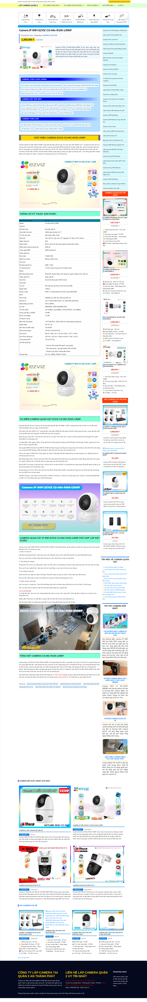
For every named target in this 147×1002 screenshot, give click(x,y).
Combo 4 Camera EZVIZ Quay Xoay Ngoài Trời (115, 427)
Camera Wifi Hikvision (66, 113)
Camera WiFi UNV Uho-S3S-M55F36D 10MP (82, 933)
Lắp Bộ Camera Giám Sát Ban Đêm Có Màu (49, 128)
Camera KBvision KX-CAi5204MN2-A (112, 270)
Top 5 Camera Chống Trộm (29, 89)
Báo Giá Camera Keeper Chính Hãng (75, 687)
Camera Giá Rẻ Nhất (109, 85)
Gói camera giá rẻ (28, 905)
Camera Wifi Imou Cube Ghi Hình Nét (33, 105)
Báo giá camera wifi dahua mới (113, 140)
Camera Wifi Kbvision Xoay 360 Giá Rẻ (114, 121)
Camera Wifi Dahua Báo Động (80, 109)
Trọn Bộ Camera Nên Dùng (52, 125)
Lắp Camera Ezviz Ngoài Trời (112, 35)
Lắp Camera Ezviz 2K (110, 135)
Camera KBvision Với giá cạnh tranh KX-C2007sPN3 (115, 218)
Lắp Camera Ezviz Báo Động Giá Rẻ (114, 48)
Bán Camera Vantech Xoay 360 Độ (114, 183)
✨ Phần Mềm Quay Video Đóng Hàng (114, 583)
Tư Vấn (120, 5)
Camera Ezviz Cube (109, 126)
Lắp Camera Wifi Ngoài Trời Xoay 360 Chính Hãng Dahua (39, 113)
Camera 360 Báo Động (110, 179)
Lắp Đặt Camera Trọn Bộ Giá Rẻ (70, 684)
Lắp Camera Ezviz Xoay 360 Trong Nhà (114, 162)
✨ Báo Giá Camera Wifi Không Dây (113, 590)
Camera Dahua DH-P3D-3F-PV (29, 885)
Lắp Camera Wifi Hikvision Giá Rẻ (113, 110)
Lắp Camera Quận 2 (28, 5)
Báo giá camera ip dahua (54, 85)
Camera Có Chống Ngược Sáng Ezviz (115, 30)
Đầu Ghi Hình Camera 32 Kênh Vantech (113, 59)
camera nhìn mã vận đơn (55, 93)
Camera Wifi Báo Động (110, 115)
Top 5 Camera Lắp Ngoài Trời (77, 89)
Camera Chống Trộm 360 (111, 188)
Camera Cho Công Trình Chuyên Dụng (113, 100)
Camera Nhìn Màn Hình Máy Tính (114, 106)
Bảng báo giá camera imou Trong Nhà (33, 93)
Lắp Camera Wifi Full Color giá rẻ (113, 131)
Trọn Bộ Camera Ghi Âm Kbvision (31, 125)
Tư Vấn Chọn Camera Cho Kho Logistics (113, 80)
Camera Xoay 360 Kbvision (111, 156)
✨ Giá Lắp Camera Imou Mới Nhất (113, 587)
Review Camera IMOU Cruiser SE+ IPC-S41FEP (42, 684)
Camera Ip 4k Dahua (109, 64)
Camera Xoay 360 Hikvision (112, 167)
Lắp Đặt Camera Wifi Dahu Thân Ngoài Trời (79, 105)
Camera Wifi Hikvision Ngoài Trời (113, 145)
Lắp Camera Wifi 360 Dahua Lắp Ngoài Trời (56, 109)
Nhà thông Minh (107, 5)
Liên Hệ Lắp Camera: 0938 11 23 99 (119, 1)
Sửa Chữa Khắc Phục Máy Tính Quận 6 (48, 687)
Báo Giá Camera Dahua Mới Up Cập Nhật (53, 89)
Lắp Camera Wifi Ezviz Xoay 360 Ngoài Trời (113, 173)
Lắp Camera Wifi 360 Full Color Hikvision (113, 151)
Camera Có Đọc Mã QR (110, 69)
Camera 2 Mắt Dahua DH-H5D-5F (31, 830)
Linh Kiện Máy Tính (27, 128)
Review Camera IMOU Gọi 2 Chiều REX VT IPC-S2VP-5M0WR (115, 680)
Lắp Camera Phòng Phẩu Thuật (113, 90)
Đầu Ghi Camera (92, 5)
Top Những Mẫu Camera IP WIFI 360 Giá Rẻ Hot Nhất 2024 (115, 633)
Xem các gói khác (23, 957)
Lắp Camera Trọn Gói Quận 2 (73, 5)
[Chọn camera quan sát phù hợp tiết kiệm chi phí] (127, 19)
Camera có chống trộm (110, 94)
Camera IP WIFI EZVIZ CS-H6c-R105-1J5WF (45, 30)
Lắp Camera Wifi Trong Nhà (55, 105)
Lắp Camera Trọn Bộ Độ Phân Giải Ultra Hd (76, 125)
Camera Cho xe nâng (110, 74)
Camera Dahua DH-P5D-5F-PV (83, 885)
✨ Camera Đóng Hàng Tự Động (112, 567)
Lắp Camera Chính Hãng (51, 5)
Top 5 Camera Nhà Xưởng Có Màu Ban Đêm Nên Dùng (80, 85)
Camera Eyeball (108, 53)
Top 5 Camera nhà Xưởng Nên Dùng (32, 85)
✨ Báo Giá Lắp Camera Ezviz (112, 585)
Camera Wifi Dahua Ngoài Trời (30, 109)
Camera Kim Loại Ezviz (110, 39)
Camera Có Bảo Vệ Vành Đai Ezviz (114, 44)
